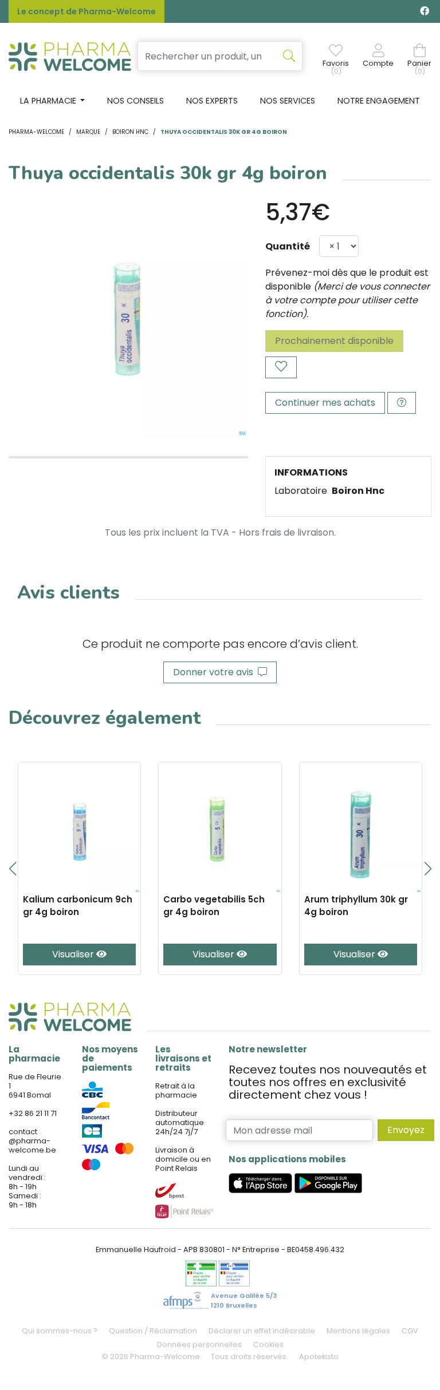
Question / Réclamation (153, 1331)
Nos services (287, 100)
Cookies (268, 1344)
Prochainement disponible (334, 340)
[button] (12, 868)
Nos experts (212, 100)
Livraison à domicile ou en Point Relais (183, 1159)
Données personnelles (199, 1344)
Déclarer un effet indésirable (262, 1331)
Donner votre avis (215, 672)
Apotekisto (319, 1356)
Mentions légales (358, 1331)
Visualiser (74, 954)
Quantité (287, 246)
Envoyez (406, 1129)
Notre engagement (378, 100)
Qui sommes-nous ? (59, 1331)
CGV (410, 1331)
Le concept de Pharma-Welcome (86, 11)
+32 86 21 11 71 (33, 1113)
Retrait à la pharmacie (176, 1090)
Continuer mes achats (325, 402)
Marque (88, 132)
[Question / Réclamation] (401, 403)
